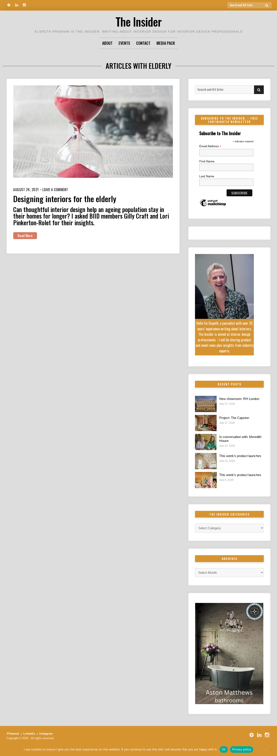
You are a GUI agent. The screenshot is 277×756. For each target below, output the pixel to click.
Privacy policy (241, 749)
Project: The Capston (234, 418)
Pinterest (13, 733)
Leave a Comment (55, 189)
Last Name (206, 176)
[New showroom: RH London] (206, 404)
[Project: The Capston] (206, 423)
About (107, 43)
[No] (271, 749)
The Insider (138, 21)
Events (124, 43)
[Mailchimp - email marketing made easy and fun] (213, 206)
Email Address (210, 146)
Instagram (46, 733)
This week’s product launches (240, 456)
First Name (206, 161)
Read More (25, 235)
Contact (143, 43)
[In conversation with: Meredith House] (206, 442)
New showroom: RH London (239, 399)
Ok (224, 749)
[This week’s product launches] (206, 461)
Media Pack (165, 43)
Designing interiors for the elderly (64, 198)
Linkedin (29, 733)
